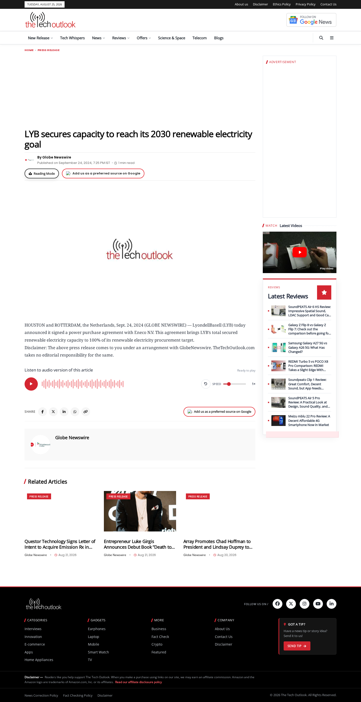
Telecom (200, 37)
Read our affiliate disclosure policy (138, 682)
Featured (159, 652)
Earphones (97, 628)
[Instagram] (304, 604)
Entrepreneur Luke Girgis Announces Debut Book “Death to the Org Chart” (137, 544)
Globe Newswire (72, 437)
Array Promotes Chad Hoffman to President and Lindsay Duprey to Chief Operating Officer (217, 544)
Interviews (33, 628)
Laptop (93, 636)
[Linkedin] (331, 604)
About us (241, 4)
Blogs (218, 37)
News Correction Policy (41, 695)
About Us (222, 628)
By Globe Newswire (54, 157)
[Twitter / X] (53, 411)
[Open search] (321, 37)
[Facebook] (42, 411)
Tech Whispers (72, 37)
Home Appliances (39, 659)
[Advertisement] (140, 90)
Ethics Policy (282, 4)
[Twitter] (291, 604)
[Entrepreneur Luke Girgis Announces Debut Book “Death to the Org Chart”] (140, 511)
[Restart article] (205, 384)
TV (90, 659)
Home (29, 50)
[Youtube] (318, 604)
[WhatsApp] (74, 411)
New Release (38, 37)
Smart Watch (98, 652)
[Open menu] (331, 37)
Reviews (119, 37)
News (96, 37)
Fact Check (160, 636)
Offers (142, 37)
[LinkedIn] (64, 411)
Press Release (48, 50)
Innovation (33, 636)
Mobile (93, 644)
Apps (29, 652)
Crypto (157, 644)
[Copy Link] (85, 411)
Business (159, 628)
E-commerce (35, 644)
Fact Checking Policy (78, 695)
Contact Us (328, 4)
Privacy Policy (306, 4)
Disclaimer (260, 4)
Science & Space (171, 37)
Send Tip (295, 646)
